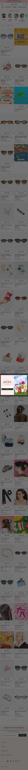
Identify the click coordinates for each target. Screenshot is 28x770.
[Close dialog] (26, 376)
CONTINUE (7, 389)
